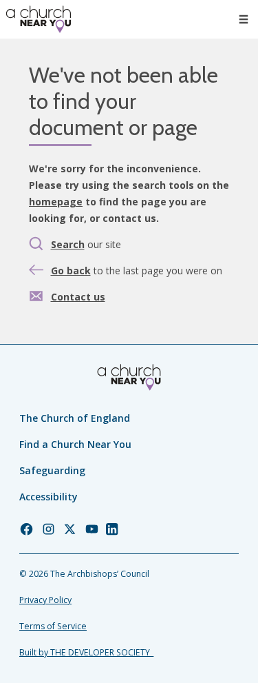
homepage (56, 201)
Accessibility (48, 496)
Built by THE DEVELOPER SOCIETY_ (86, 652)
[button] (243, 19)
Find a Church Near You (75, 444)
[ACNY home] (38, 19)
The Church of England (74, 418)
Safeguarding (52, 470)
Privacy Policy (45, 600)
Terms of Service (53, 626)
